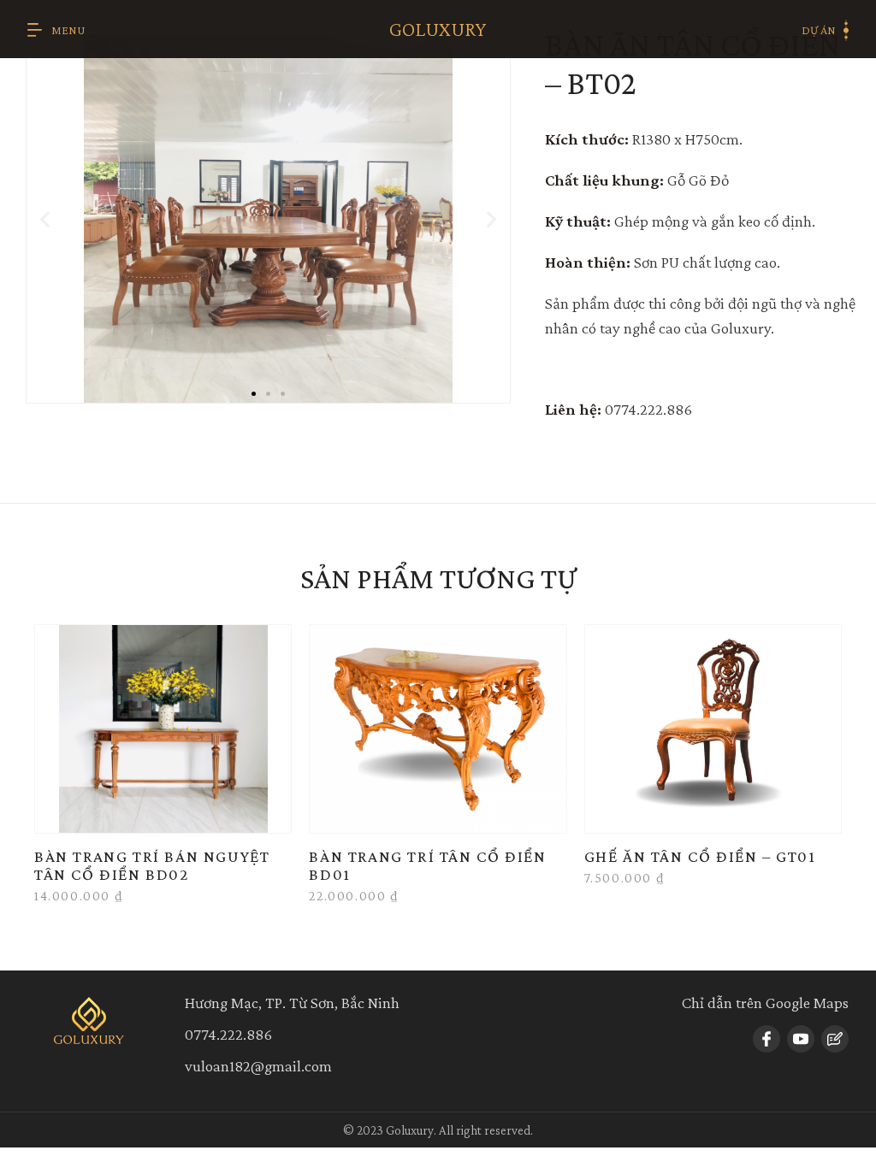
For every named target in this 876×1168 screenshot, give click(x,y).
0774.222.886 (228, 1034)
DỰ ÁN (819, 30)
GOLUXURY (437, 28)
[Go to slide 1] (254, 394)
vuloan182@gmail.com (258, 1066)
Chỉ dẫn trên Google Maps (765, 1003)
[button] (45, 219)
